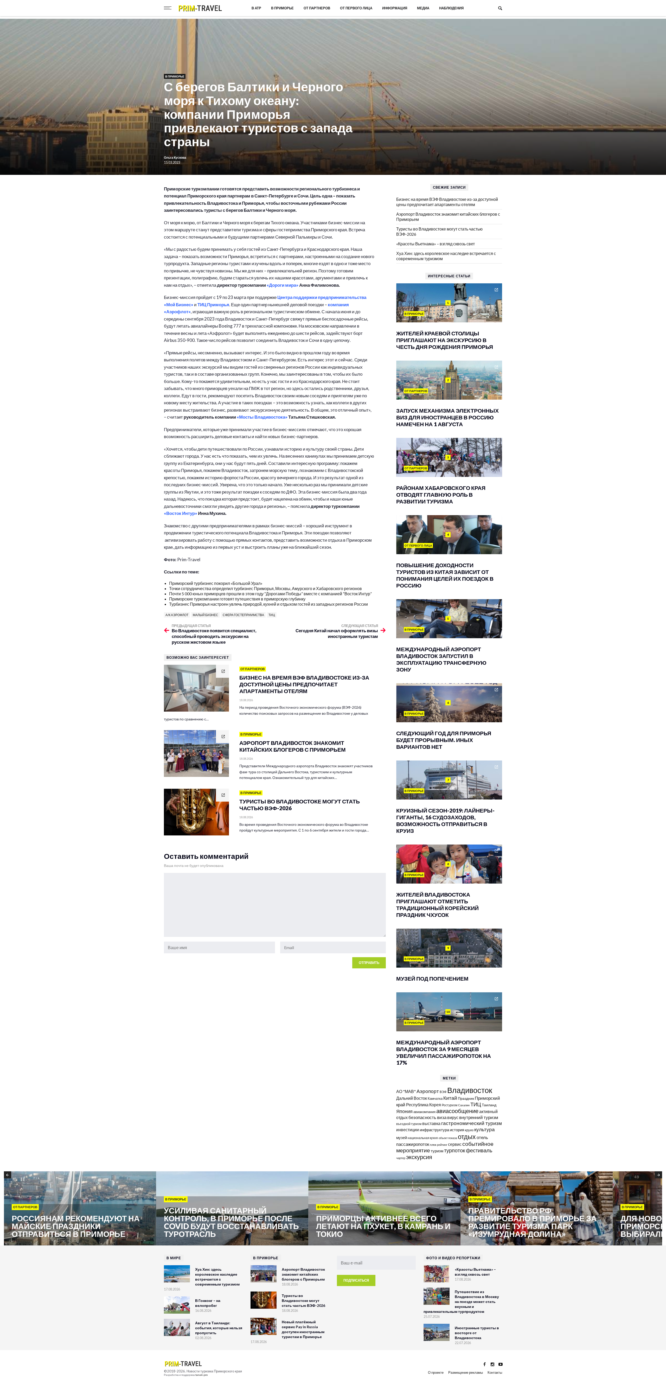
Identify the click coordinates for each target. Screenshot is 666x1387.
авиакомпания (424, 1112)
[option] (80, 1208)
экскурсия (419, 1157)
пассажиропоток (412, 1144)
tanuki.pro (201, 1374)
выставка (431, 1123)
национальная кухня (423, 1138)
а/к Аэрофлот (176, 615)
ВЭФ (443, 1092)
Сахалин (464, 1105)
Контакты (495, 1372)
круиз (469, 1130)
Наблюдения (451, 8)
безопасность (422, 1117)
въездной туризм (408, 1124)
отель (482, 1137)
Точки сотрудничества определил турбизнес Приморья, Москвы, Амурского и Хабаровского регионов (265, 588)
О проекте (436, 1372)
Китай (450, 1098)
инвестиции (407, 1129)
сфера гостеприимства (243, 615)
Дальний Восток (411, 1098)
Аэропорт (428, 1091)
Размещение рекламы (465, 1372)
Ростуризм (449, 1105)
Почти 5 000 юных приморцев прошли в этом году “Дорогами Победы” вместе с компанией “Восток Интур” (270, 593)
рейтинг (442, 1144)
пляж (433, 1144)
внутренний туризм (478, 1117)
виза (441, 1117)
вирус (452, 1117)
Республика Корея (423, 1104)
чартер (400, 1158)
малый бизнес (205, 615)
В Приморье (282, 8)
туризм (437, 1150)
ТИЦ (271, 615)
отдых (467, 1136)
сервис (455, 1144)
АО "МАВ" (406, 1091)
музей (401, 1137)
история (457, 1129)
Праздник (466, 1098)
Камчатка (435, 1099)
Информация (394, 8)
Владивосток (469, 1090)
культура (484, 1129)
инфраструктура (434, 1129)
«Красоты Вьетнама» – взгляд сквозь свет (435, 243)
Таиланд (489, 1105)
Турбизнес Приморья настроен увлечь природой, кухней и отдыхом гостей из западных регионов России (268, 604)
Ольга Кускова (175, 157)
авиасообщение (457, 1111)
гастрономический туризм (471, 1123)
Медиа (423, 8)
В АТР (256, 8)
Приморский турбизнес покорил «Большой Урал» (215, 583)
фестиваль (479, 1150)
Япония (404, 1111)
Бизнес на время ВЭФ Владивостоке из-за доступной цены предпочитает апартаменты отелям (447, 202)
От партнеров (317, 8)
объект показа (448, 1138)
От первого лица (356, 8)
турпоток (454, 1150)
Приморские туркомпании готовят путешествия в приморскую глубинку (237, 598)
